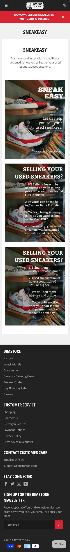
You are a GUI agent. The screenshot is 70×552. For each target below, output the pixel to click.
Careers (8, 394)
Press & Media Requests (18, 442)
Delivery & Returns (15, 424)
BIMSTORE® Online (21, 540)
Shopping (10, 412)
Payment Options (14, 430)
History (8, 358)
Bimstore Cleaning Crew (19, 376)
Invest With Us (12, 364)
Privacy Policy (12, 436)
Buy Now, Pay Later (16, 388)
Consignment (12, 370)
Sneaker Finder (13, 382)
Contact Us (11, 418)
